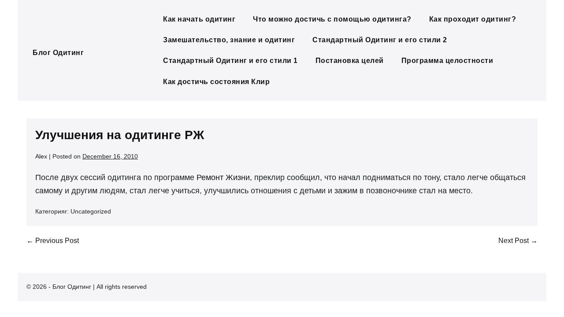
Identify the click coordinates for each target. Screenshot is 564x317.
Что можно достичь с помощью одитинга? (332, 19)
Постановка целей (349, 60)
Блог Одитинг (58, 52)
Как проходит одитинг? (472, 19)
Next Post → (518, 240)
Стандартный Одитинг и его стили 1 (230, 60)
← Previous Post (52, 240)
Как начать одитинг (199, 19)
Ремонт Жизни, (224, 177)
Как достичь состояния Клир (216, 81)
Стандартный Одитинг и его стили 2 (379, 40)
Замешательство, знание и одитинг (229, 40)
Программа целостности (447, 60)
